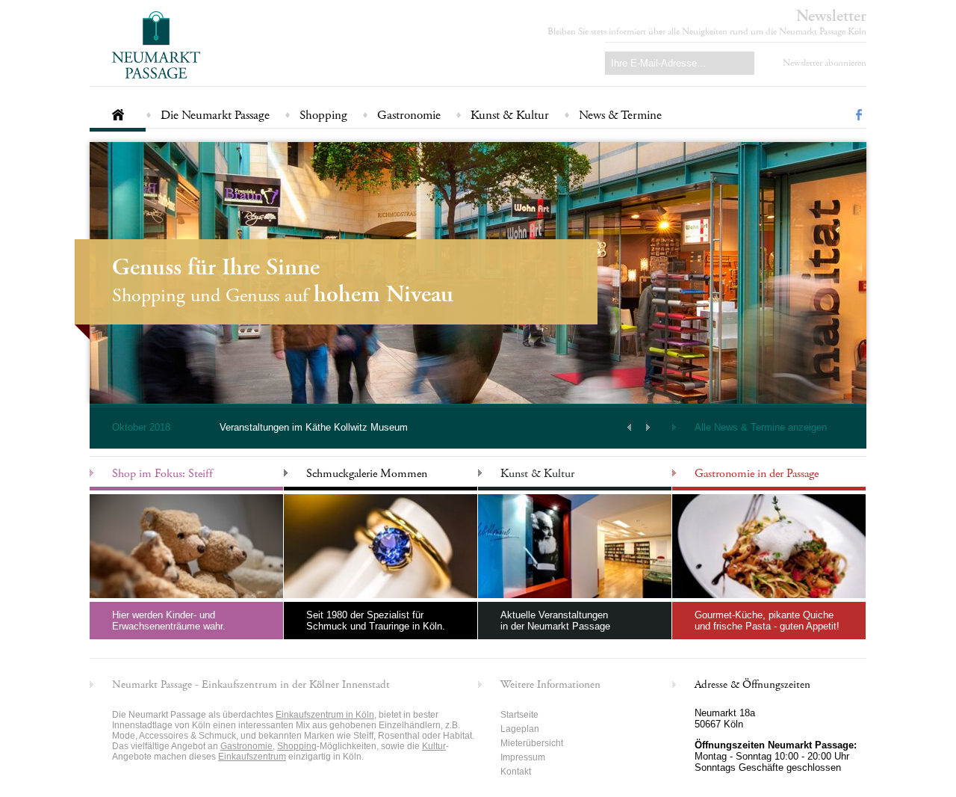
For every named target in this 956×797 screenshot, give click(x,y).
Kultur (434, 746)
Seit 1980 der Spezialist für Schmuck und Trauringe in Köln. (375, 620)
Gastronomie (409, 115)
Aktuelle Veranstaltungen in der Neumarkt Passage (555, 620)
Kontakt (515, 771)
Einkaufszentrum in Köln (325, 715)
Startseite (118, 109)
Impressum (522, 757)
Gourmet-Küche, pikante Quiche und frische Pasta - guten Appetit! (767, 620)
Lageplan (519, 729)
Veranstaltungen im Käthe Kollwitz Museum (314, 427)
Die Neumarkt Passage (215, 115)
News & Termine (620, 115)
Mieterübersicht (531, 743)
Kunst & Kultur (510, 115)
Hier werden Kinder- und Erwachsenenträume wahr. (169, 620)
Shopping (323, 115)
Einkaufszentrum (252, 756)
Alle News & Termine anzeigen (761, 427)
